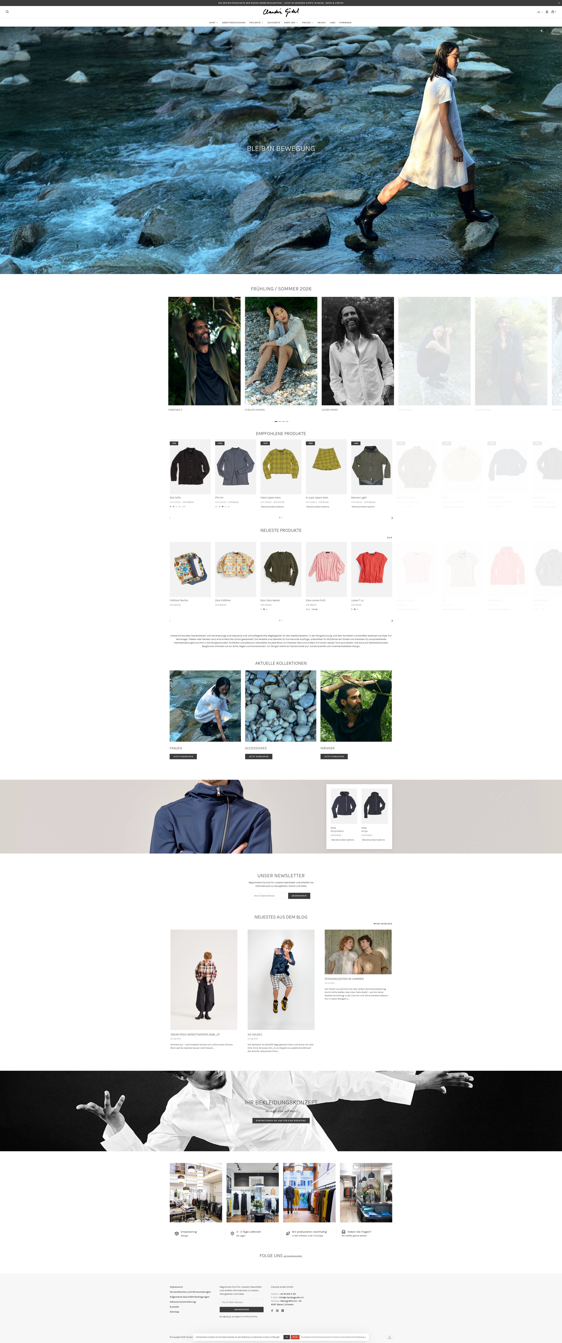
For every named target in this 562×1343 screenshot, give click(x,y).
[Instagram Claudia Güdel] (277, 1310)
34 (488, 506)
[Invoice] (389, 1338)
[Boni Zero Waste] (281, 569)
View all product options (272, 506)
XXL (184, 506)
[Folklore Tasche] (190, 569)
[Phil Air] (235, 466)
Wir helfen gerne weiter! (354, 1235)
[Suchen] (7, 12)
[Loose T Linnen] (417, 569)
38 (496, 506)
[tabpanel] (204, 354)
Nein (295, 1337)
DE (538, 12)
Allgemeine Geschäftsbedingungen (189, 1296)
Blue (308, 609)
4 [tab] (286, 421)
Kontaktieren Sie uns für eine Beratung (281, 1120)
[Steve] (462, 466)
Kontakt (174, 1306)
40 (500, 506)
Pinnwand (345, 22)
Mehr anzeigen (383, 923)
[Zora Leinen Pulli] (326, 569)
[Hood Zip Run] (507, 569)
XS (216, 506)
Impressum (176, 1286)
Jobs (333, 22)
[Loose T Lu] (371, 569)
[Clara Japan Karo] (281, 466)
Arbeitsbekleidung (234, 22)
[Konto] (547, 12)
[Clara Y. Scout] (507, 466)
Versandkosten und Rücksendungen (190, 1291)
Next (392, 518)
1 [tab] (275, 421)
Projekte (255, 22)
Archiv (322, 22)
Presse (306, 22)
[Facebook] (272, 1310)
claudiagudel (293, 1256)
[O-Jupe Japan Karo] (326, 466)
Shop (212, 22)
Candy (315, 609)
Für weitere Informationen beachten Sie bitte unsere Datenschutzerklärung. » (333, 1337)
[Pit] (462, 569)
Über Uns (289, 22)
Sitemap (174, 1311)
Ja (287, 1337)
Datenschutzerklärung (183, 1301)
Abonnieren (299, 896)
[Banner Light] (371, 466)
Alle (389, 537)
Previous (169, 518)
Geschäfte (274, 22)
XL (179, 506)
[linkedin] (282, 1310)
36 (492, 506)
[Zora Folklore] (235, 569)
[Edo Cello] (190, 466)
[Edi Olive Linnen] (417, 466)
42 (504, 506)
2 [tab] (279, 421)
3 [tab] (283, 421)
